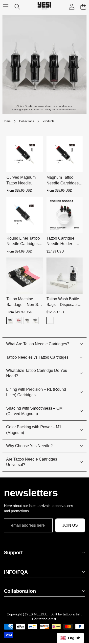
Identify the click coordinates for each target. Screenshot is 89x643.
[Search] (17, 6)
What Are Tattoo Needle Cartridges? (37, 344)
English (74, 638)
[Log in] (71, 6)
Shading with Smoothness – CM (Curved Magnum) (34, 411)
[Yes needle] (44, 7)
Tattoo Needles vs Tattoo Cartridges (37, 357)
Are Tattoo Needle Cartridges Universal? (31, 462)
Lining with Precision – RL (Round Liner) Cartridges (36, 392)
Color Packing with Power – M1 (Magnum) (33, 429)
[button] (83, 6)
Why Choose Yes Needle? (29, 446)
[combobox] (70, 638)
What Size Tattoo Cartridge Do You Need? (36, 373)
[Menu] (5, 6)
